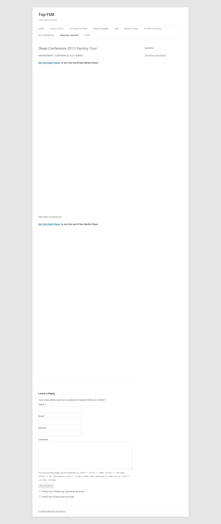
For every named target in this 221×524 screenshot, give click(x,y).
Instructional (131, 28)
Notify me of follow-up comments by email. (63, 491)
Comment (43, 439)
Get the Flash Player (49, 62)
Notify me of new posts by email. (58, 496)
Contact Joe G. (57, 28)
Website (42, 427)
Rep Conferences (46, 35)
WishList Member (101, 28)
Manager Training (69, 35)
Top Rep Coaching (152, 28)
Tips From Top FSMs (78, 28)
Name (42, 404)
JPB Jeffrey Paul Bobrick (155, 55)
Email (41, 416)
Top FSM (46, 14)
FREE (116, 28)
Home (41, 28)
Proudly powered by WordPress (52, 511)
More (87, 35)
